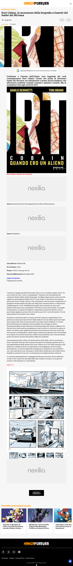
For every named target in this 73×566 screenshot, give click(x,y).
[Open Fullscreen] (63, 449)
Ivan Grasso (4, 24)
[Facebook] (2, 551)
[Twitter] (7, 551)
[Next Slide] (62, 410)
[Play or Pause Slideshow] (10, 449)
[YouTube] (18, 551)
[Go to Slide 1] (13, 455)
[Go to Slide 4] (41, 455)
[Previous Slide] (10, 410)
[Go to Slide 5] (50, 455)
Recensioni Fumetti (8, 9)
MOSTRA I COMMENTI (36, 493)
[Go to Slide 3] (32, 455)
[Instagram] (13, 551)
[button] (36, 409)
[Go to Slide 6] (59, 455)
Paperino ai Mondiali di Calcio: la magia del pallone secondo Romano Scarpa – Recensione (13, 526)
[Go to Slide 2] (22, 455)
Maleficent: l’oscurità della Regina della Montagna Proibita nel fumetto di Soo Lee (39, 526)
